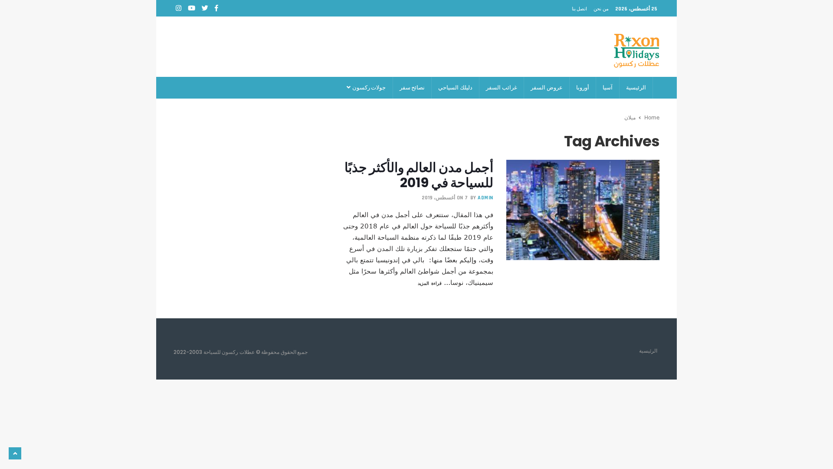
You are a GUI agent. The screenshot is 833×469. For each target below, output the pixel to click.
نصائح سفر (412, 87)
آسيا (608, 87)
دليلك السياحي (455, 87)
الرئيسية (636, 87)
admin (485, 198)
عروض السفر (547, 87)
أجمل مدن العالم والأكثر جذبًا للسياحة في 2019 (418, 175)
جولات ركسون (368, 87)
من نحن (601, 8)
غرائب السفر (501, 87)
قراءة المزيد (430, 283)
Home (651, 117)
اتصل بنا (579, 8)
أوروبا (582, 87)
